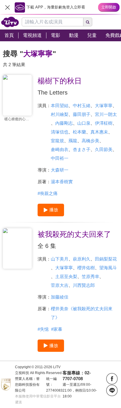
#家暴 (56, 329)
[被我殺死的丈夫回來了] (17, 248)
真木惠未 (99, 131)
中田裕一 (59, 158)
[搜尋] (87, 22)
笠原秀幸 (90, 276)
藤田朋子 (81, 114)
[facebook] (112, 379)
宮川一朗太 (106, 114)
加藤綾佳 (59, 296)
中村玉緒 (81, 105)
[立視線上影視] (10, 22)
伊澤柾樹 (103, 123)
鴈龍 (72, 140)
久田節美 (103, 149)
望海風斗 (108, 267)
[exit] (7, 7)
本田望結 (59, 105)
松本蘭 (79, 131)
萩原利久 (81, 258)
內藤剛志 (64, 123)
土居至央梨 (66, 276)
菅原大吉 (59, 285)
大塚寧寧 (103, 105)
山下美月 (59, 258)
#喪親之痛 (48, 193)
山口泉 (83, 123)
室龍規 (57, 140)
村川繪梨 (59, 114)
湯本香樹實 (62, 181)
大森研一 (59, 169)
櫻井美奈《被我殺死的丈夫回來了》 (81, 313)
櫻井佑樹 (86, 267)
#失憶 (43, 329)
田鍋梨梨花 (106, 258)
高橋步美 (90, 140)
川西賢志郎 (84, 285)
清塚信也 (59, 131)
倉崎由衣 (59, 149)
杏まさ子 (81, 149)
